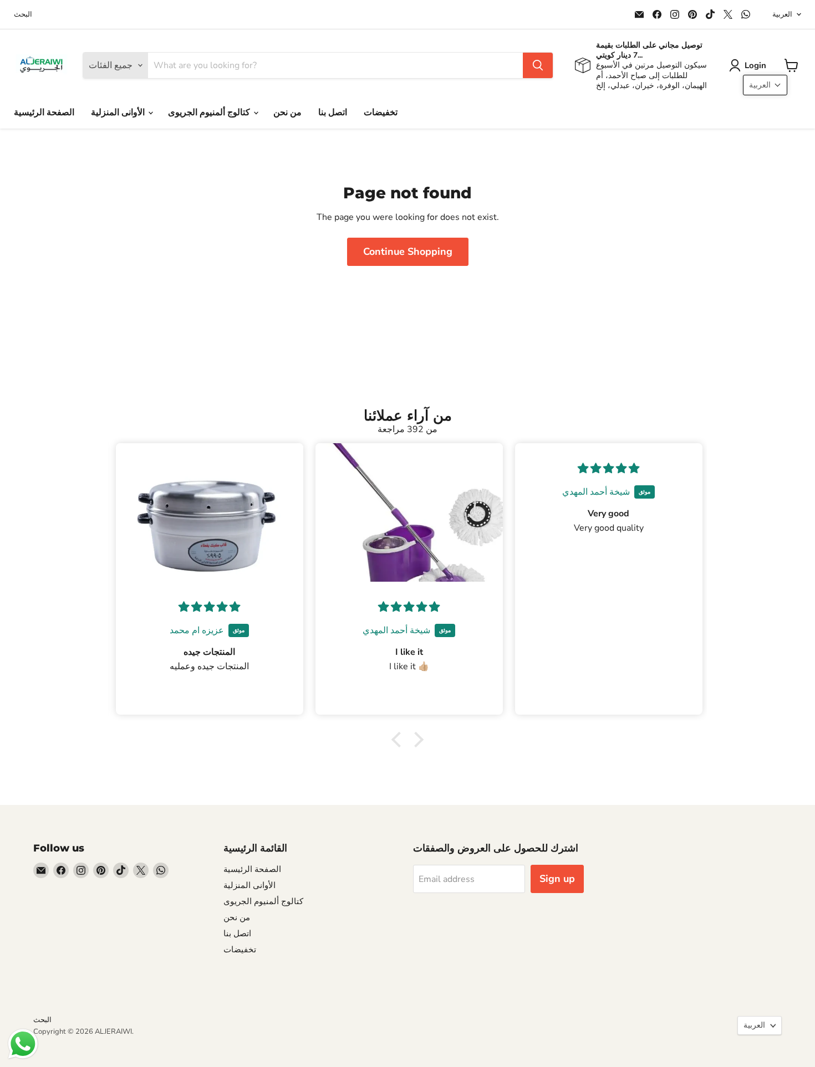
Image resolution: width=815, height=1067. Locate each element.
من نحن (287, 112)
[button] (750, 65)
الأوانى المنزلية (119, 112)
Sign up (557, 878)
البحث (23, 15)
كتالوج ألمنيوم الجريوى (210, 112)
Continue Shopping (407, 251)
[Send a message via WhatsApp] (23, 1044)
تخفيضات (381, 112)
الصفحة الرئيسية (44, 112)
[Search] (538, 65)
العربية (782, 14)
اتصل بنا (332, 112)
